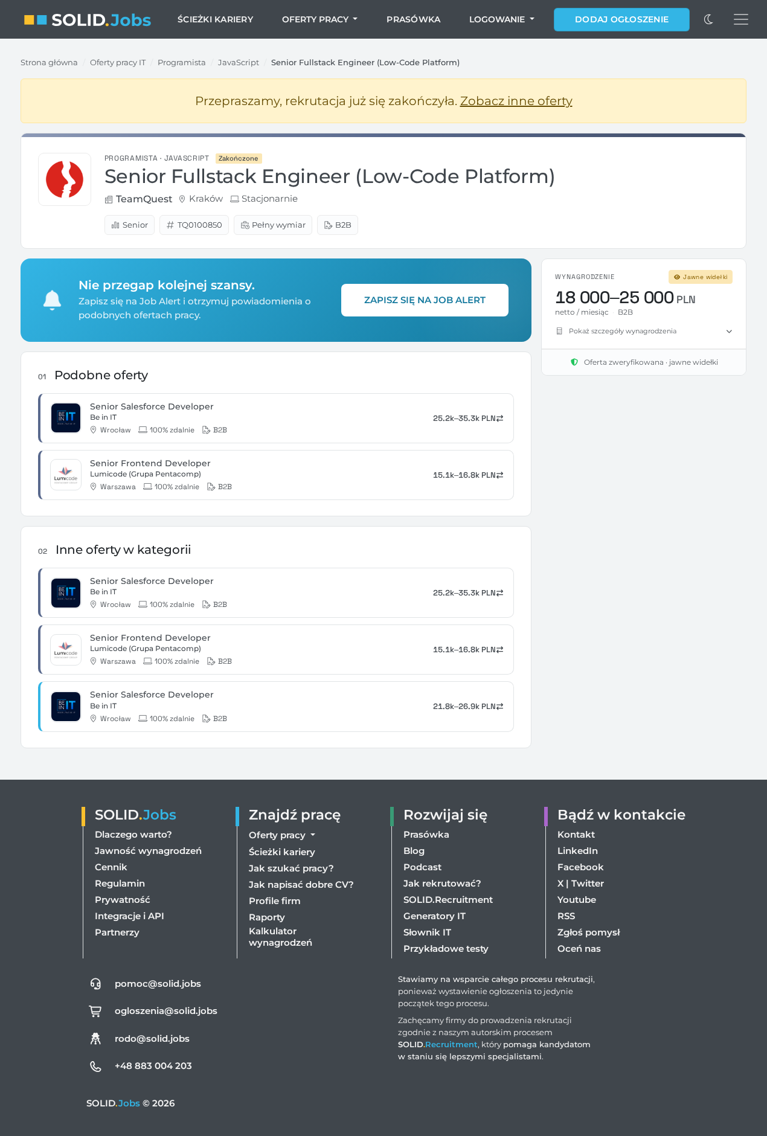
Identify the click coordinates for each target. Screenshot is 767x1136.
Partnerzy (117, 932)
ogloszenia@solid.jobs (166, 1010)
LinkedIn (577, 850)
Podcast (422, 867)
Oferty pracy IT (118, 62)
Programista (182, 62)
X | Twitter (580, 883)
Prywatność (122, 899)
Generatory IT (434, 916)
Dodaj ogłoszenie (622, 19)
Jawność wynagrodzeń (148, 850)
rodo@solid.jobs (152, 1038)
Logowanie (498, 19)
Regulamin (120, 883)
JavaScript (238, 62)
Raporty (267, 917)
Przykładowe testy (446, 948)
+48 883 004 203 (153, 1065)
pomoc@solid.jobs (158, 983)
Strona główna (49, 62)
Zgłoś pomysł (588, 932)
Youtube (576, 899)
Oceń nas (579, 948)
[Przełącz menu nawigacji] (741, 19)
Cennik (111, 867)
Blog (414, 850)
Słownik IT (427, 932)
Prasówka (413, 19)
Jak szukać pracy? (291, 868)
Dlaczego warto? (133, 834)
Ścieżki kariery (215, 19)
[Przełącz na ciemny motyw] (709, 19)
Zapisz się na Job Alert (425, 300)
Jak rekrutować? (442, 883)
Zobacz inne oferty (516, 101)
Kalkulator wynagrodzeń (280, 936)
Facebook (580, 867)
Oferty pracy (316, 19)
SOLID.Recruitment (448, 899)
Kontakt (576, 834)
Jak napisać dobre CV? (301, 884)
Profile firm (275, 901)
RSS (566, 916)
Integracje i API (129, 916)
